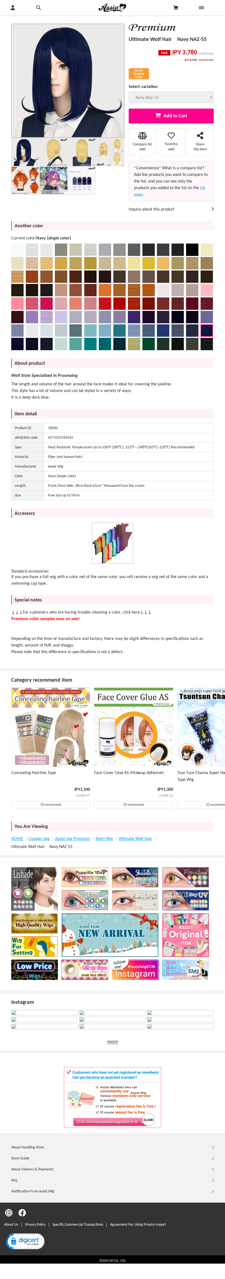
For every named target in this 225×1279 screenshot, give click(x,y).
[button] (24, 1242)
